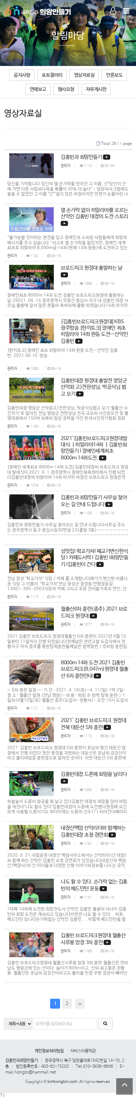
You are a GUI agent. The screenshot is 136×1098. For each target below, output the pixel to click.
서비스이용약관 (83, 1051)
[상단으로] (124, 1086)
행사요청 (66, 89)
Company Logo (38, 9)
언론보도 (114, 75)
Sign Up (110, 19)
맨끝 (80, 1004)
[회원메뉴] (113, 11)
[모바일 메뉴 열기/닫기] (126, 11)
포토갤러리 (52, 75)
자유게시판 (96, 89)
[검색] (105, 1024)
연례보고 (38, 89)
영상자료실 (84, 75)
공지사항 (22, 75)
